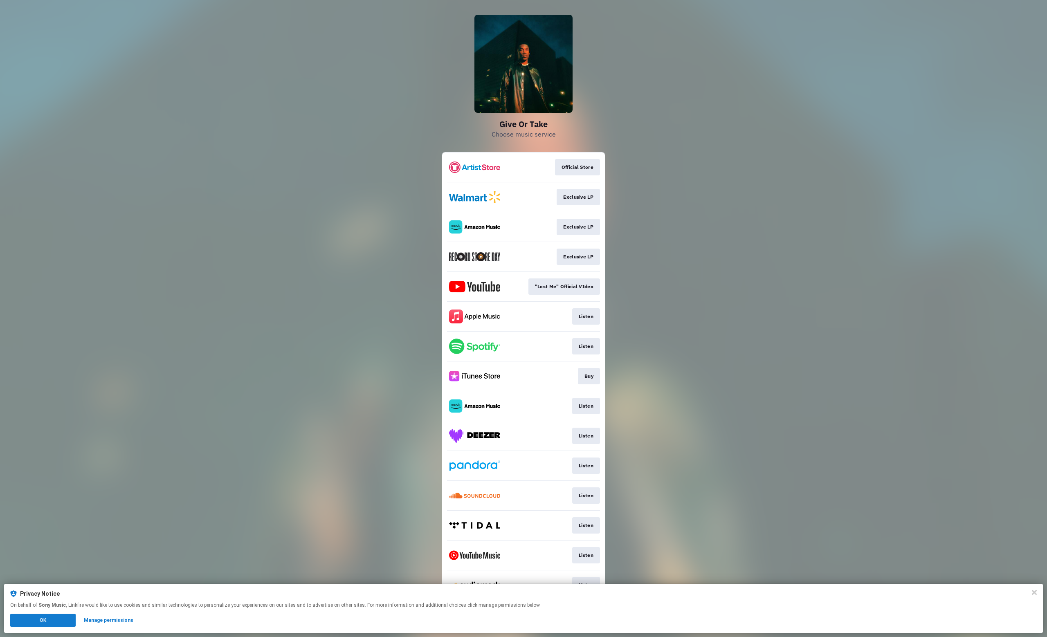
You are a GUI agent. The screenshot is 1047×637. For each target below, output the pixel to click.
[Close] (1034, 592)
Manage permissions (108, 620)
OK (43, 620)
